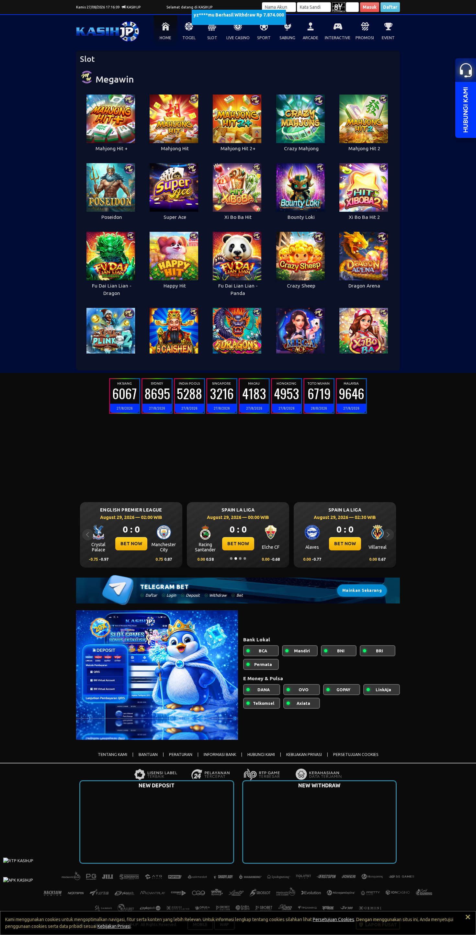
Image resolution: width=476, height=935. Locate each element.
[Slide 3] (240, 558)
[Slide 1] (231, 558)
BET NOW (131, 543)
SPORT (264, 38)
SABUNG (287, 38)
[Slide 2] (235, 558)
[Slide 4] (245, 558)
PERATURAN (180, 754)
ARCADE (310, 38)
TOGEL (189, 38)
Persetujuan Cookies (333, 919)
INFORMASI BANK (220, 754)
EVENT (388, 38)
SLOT (212, 38)
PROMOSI (365, 38)
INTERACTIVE (337, 38)
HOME (165, 38)
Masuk (370, 7)
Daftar (390, 7)
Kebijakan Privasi (113, 926)
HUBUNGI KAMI (261, 754)
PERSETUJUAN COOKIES (356, 754)
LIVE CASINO (238, 38)
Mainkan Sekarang (362, 590)
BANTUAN (148, 754)
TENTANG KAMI (112, 754)
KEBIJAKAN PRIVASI (304, 754)
